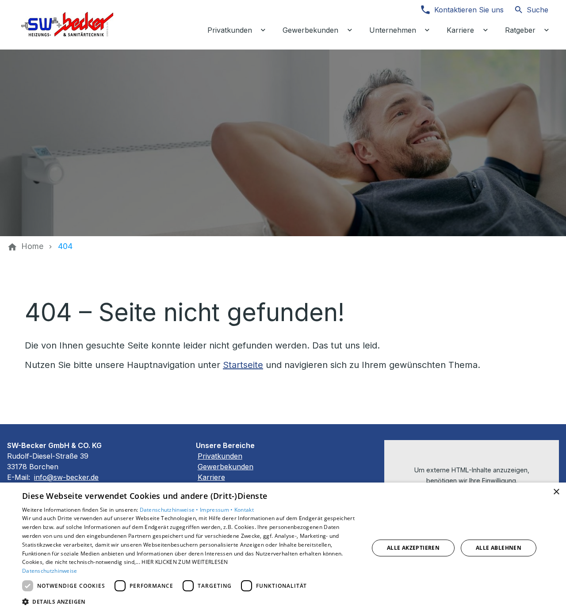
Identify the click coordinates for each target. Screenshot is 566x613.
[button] (190, 601)
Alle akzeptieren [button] (413, 548)
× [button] (556, 492)
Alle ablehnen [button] (498, 548)
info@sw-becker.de (66, 477)
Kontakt (244, 509)
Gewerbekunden (225, 466)
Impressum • (217, 509)
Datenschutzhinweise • (170, 509)
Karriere (211, 477)
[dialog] (283, 548)
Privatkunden (220, 456)
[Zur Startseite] (67, 25)
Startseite (243, 365)
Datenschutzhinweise (49, 571)
